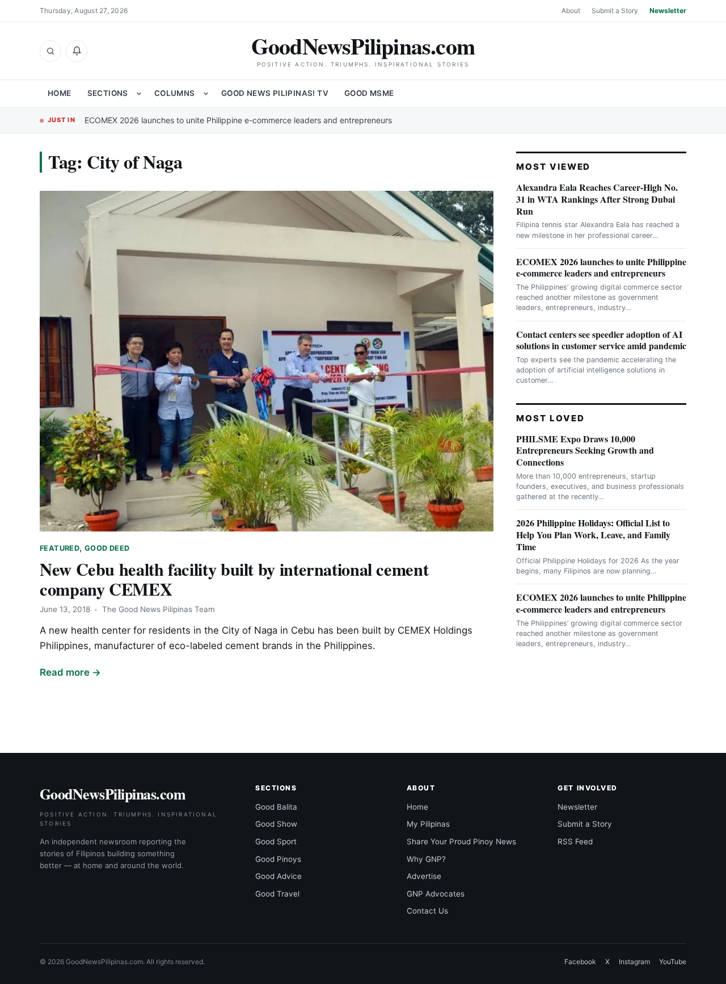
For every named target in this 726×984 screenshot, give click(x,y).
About (571, 10)
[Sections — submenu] (139, 93)
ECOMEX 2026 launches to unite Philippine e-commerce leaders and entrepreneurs (238, 120)
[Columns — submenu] (206, 93)
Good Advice (278, 876)
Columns (174, 93)
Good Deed (107, 548)
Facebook (580, 961)
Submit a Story (615, 10)
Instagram (634, 961)
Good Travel (277, 893)
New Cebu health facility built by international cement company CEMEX (234, 578)
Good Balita (276, 806)
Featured (59, 548)
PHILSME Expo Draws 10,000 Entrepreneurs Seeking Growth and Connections (585, 450)
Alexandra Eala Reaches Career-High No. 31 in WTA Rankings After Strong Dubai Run (597, 199)
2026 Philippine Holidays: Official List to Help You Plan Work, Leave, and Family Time (593, 534)
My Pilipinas (428, 823)
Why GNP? (426, 859)
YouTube (672, 961)
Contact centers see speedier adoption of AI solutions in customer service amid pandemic (601, 340)
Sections (107, 93)
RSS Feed (575, 841)
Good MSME (369, 93)
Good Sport (276, 841)
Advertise (424, 876)
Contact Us (427, 910)
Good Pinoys (278, 859)
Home (59, 93)
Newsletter (667, 10)
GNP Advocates (436, 893)
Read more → (70, 672)
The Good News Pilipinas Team (158, 609)
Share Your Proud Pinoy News (461, 841)
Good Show (276, 823)
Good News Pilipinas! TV (274, 93)
